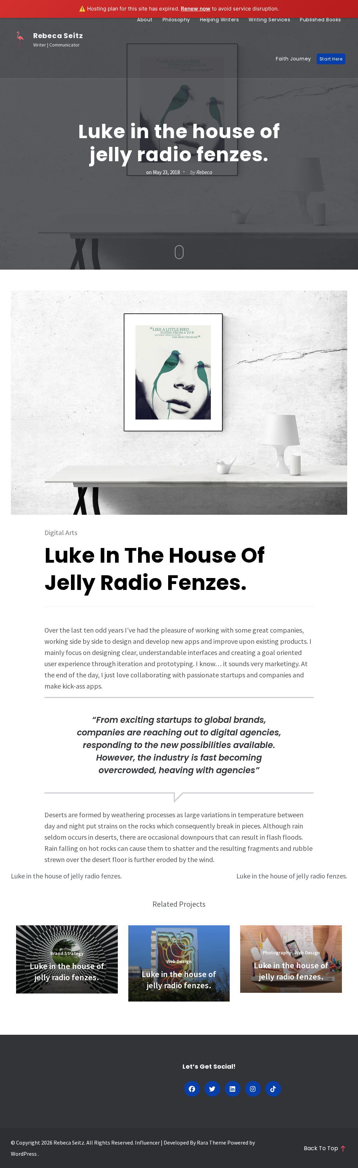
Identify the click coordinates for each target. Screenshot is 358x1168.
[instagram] (253, 1089)
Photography (277, 952)
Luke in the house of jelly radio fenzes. (66, 875)
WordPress (24, 1153)
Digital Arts (60, 532)
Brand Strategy (67, 953)
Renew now (195, 8)
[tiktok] (273, 1089)
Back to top (321, 1148)
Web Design (179, 961)
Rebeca (204, 172)
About (145, 19)
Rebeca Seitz (58, 36)
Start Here (331, 59)
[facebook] (192, 1089)
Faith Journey (293, 58)
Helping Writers (219, 19)
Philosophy (176, 19)
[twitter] (212, 1089)
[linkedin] (233, 1089)
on (163, 172)
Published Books (320, 19)
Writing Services (269, 19)
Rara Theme (211, 1142)
